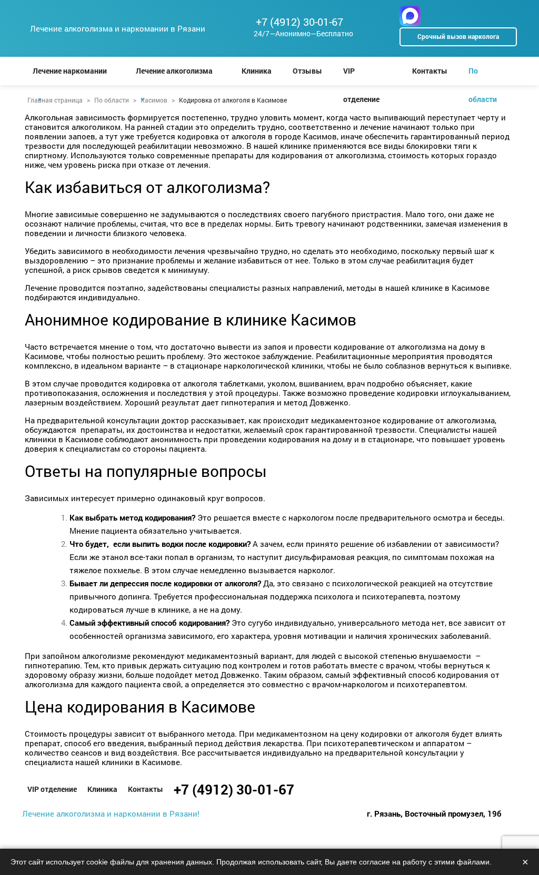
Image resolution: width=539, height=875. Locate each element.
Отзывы (307, 71)
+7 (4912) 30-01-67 (299, 21)
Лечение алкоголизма (174, 71)
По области (482, 75)
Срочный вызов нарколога (458, 36)
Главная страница (55, 100)
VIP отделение (361, 75)
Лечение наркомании (70, 71)
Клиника (257, 71)
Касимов (154, 100)
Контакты (429, 71)
